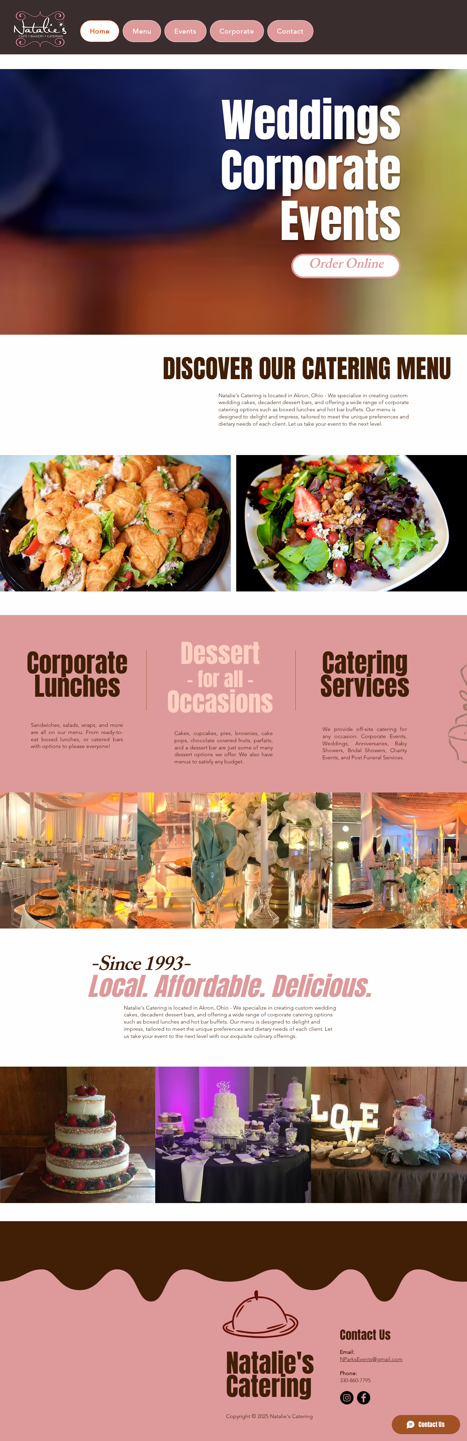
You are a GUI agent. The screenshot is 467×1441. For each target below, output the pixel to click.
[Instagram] (346, 1397)
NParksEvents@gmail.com (371, 1359)
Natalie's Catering (270, 1375)
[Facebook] (363, 1397)
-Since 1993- (140, 966)
